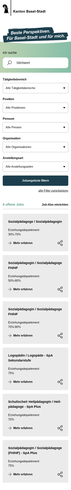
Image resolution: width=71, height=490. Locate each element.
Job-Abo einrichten (55, 204)
